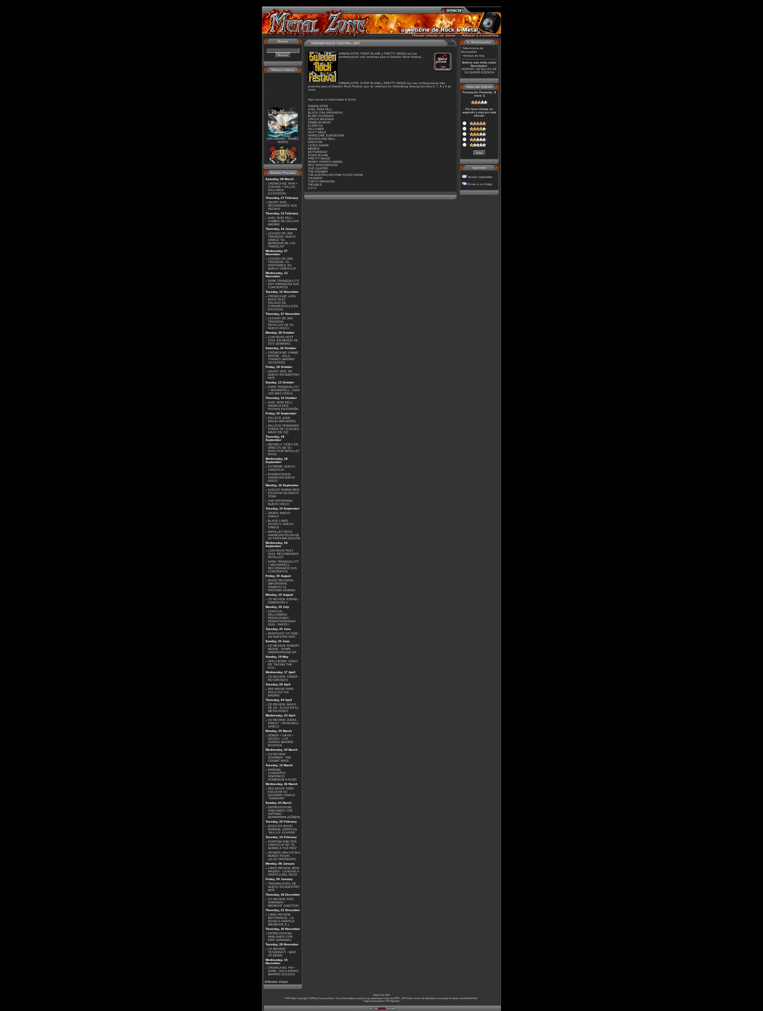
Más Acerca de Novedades (472, 50)
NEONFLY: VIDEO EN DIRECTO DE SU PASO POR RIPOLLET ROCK (284, 449)
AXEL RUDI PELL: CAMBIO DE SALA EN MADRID (283, 221)
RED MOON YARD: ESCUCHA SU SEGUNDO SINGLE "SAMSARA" (281, 793)
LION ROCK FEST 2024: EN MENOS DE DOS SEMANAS (283, 340)
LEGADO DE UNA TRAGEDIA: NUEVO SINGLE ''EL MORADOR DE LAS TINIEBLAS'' (282, 240)
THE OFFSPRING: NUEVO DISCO (280, 502)
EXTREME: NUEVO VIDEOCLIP (281, 468)
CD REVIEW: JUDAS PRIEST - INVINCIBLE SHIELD (283, 723)
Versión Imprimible (480, 177)
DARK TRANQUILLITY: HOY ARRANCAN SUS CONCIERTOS (284, 284)
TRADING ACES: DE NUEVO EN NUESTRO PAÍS (283, 887)
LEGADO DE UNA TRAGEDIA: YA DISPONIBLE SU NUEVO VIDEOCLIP (282, 263)
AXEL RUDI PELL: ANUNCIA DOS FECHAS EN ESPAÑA (283, 406)
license (472, 998)
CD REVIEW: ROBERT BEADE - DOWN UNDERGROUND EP (283, 649)
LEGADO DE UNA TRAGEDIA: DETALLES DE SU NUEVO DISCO (281, 323)
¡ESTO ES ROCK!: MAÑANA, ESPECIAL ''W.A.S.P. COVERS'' (283, 829)
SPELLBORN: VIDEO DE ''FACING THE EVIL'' (283, 664)
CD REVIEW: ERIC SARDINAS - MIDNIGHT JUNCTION (283, 902)
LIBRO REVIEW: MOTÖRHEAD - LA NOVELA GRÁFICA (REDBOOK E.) (281, 919)
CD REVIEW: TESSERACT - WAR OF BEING (282, 952)
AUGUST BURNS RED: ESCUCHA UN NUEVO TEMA (284, 493)
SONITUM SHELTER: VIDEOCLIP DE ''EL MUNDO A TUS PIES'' (282, 845)
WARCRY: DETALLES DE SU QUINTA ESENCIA (479, 70)
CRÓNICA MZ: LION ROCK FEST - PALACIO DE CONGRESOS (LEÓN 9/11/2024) (283, 303)
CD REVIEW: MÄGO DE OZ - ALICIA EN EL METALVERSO (283, 708)
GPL (397, 998)
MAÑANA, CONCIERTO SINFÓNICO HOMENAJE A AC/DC (282, 774)
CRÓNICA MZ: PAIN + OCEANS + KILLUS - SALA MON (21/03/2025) (283, 188)
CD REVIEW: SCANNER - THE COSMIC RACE (279, 757)
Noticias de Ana (474, 55)
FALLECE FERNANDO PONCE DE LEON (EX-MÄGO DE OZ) (284, 429)
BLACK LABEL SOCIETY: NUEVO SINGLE (281, 524)
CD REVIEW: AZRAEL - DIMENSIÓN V (284, 600)
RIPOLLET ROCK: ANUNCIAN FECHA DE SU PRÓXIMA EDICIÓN (284, 535)
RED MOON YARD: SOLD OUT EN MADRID (281, 692)
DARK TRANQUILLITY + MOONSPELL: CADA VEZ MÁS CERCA (284, 390)
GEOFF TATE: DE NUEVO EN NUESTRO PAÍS (283, 375)
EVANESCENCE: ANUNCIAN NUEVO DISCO (281, 477)
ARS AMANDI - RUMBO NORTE (283, 133)
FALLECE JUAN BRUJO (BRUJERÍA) (282, 419)
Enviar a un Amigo (480, 184)
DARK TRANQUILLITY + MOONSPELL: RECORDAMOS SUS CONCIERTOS (283, 566)
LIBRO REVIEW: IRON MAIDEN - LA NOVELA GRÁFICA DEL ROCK (283, 871)
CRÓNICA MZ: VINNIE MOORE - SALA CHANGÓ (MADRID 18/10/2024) (283, 357)
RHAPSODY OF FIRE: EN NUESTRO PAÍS (283, 635)
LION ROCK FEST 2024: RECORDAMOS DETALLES (283, 554)
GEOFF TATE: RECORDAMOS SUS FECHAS (282, 205)
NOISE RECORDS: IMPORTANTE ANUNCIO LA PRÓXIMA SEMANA (281, 585)
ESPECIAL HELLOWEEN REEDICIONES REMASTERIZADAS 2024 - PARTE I (282, 618)
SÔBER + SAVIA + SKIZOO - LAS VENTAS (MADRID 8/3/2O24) (281, 740)
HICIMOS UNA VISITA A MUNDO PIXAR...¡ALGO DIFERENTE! (284, 856)
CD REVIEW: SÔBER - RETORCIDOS (283, 678)
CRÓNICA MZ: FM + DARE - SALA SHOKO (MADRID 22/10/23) (283, 971)
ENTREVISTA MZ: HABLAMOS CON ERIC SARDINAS (280, 937)
